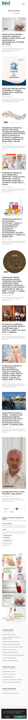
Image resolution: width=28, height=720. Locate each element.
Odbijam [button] (7, 716)
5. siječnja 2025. (9, 334)
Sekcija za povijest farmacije (9, 657)
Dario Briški (4, 46)
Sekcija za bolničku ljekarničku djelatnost (12, 679)
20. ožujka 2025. (9, 143)
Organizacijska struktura (8, 486)
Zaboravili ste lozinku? (7, 543)
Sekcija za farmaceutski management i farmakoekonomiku (11, 638)
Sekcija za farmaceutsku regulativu (10, 641)
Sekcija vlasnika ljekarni (8, 677)
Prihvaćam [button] (19, 716)
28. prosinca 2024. (10, 496)
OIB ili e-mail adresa (7, 523)
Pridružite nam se (6, 545)
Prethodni (6, 508)
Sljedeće (11, 511)
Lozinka (4, 529)
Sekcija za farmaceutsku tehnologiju (11, 644)
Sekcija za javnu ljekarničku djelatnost (11, 682)
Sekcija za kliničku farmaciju (9, 649)
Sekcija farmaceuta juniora (8, 671)
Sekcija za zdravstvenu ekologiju (10, 660)
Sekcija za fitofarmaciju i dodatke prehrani (12, 647)
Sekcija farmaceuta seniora (8, 674)
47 (5, 511)
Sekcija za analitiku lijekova (9, 634)
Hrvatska (5, 28)
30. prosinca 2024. (10, 427)
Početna (10, 13)
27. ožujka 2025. (9, 46)
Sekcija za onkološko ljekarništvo (10, 652)
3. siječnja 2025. (9, 381)
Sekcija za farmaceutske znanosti (10, 693)
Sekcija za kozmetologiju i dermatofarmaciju (13, 655)
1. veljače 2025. (9, 239)
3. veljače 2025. (9, 186)
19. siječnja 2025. (9, 295)
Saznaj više (18, 712)
